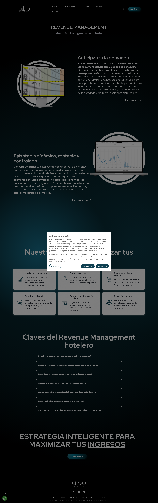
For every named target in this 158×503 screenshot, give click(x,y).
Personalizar (55, 266)
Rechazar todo (88, 266)
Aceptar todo (102, 266)
